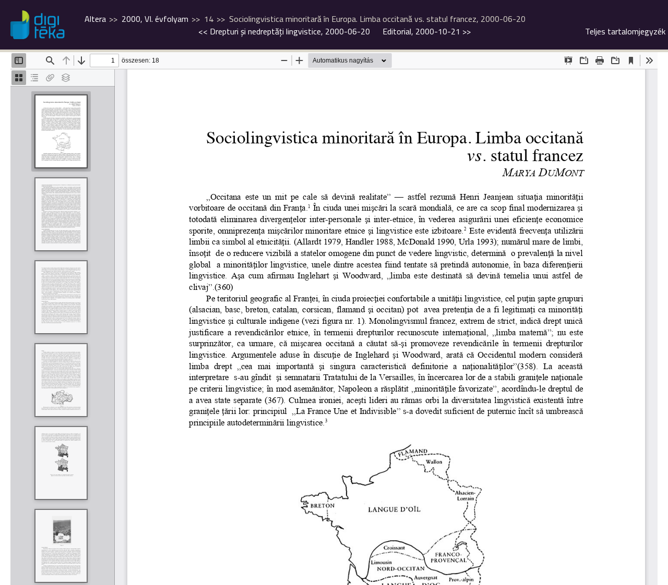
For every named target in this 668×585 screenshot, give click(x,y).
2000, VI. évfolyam (155, 19)
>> (427, 31)
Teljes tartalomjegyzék (625, 31)
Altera (95, 19)
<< (284, 31)
